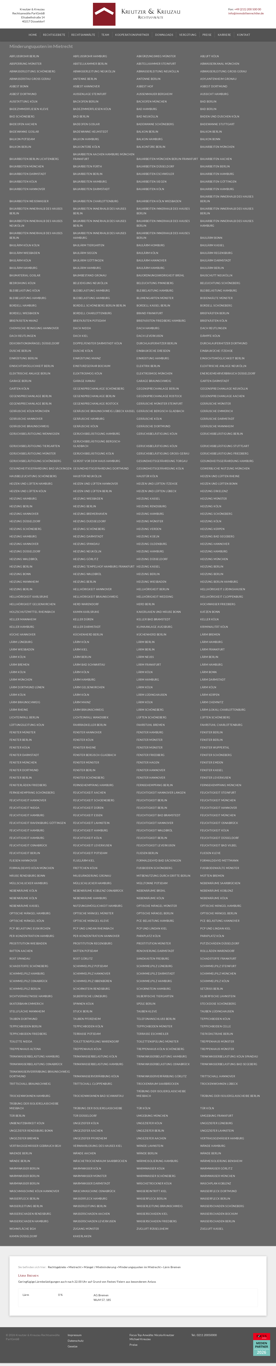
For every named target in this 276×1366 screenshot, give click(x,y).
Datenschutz (75, 1340)
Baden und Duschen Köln (219, 116)
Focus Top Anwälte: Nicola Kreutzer (152, 1335)
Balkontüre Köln (86, 146)
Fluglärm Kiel (84, 860)
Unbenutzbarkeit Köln (26, 1123)
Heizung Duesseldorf (89, 521)
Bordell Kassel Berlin (153, 305)
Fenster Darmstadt (24, 755)
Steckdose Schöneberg (218, 1003)
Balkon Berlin (147, 131)
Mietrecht (74, 1267)
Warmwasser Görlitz (216, 1168)
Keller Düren (83, 619)
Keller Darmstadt (87, 626)
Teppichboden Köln (215, 1018)
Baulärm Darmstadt (215, 260)
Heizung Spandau (86, 544)
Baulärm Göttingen (88, 260)
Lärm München (20, 679)
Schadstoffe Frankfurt (218, 958)
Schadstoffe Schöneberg (28, 966)
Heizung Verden (149, 529)
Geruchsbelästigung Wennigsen (34, 433)
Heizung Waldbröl (23, 559)
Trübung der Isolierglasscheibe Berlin (230, 1095)
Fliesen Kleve (210, 853)
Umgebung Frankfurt (216, 1115)
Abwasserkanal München (219, 63)
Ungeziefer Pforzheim (90, 1138)
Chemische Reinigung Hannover (34, 328)
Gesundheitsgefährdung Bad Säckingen (40, 468)
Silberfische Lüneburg (90, 996)
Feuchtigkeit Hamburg (26, 815)
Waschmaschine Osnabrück (94, 1191)
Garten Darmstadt (214, 381)
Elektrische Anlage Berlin (30, 373)
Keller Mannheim (22, 619)
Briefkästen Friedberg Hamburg (161, 320)
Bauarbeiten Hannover (27, 189)
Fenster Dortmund (24, 770)
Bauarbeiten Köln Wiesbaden (159, 201)
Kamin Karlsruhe (86, 611)
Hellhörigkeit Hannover (92, 589)
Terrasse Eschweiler (153, 1033)
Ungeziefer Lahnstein (217, 1130)
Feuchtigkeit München (218, 800)
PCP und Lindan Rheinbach (93, 928)
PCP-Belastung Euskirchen (30, 928)
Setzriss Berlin (211, 988)
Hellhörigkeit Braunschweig (95, 596)
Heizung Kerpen (212, 529)
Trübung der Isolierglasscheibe (97, 1108)
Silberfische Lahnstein (217, 996)
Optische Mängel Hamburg (220, 905)
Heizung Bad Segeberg (217, 536)
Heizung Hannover (24, 513)
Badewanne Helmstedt (90, 131)
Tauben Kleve (147, 1011)
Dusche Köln (83, 350)
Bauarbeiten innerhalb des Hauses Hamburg (226, 223)
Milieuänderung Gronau (92, 875)
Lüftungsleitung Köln (26, 724)
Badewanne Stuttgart (217, 124)
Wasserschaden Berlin (217, 1221)
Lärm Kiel (80, 649)
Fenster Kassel (211, 770)
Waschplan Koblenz (215, 1183)
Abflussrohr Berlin (24, 56)
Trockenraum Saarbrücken (158, 1083)
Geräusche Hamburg (89, 418)
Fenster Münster (22, 732)
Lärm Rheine (18, 709)
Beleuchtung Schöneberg (220, 283)
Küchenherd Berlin (88, 634)
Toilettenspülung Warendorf (96, 1041)
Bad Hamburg (147, 109)
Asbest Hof (145, 86)
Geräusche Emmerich (216, 411)
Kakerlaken (82, 1236)
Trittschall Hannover (217, 1076)
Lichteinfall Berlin (24, 717)
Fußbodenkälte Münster (219, 868)
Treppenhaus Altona (25, 1049)
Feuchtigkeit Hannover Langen (161, 792)
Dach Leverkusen (150, 335)
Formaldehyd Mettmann (219, 860)
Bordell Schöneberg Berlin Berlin (99, 305)
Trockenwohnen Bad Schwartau (98, 1095)
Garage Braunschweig (154, 381)
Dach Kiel (80, 335)
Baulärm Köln (147, 253)
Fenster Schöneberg (216, 755)
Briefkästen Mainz (23, 320)
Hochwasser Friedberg (217, 604)
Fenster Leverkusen (215, 777)
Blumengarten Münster (155, 298)
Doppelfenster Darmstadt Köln (97, 343)
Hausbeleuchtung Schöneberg (33, 476)
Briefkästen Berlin (214, 313)
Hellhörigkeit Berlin (153, 589)
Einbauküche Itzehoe (216, 350)
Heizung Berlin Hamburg (219, 581)
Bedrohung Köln (22, 283)
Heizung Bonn (20, 574)
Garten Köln (19, 388)
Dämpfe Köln (210, 335)
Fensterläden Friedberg (28, 785)
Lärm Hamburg (211, 642)
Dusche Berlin (20, 350)
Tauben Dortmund (23, 1018)
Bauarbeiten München (217, 146)
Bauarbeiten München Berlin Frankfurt (167, 159)
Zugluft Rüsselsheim (153, 1228)
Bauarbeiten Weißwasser (29, 201)
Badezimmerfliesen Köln (92, 109)
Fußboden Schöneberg (154, 868)
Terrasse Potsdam (87, 1033)
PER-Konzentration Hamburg (31, 936)
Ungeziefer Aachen (88, 1130)
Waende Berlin (20, 1153)
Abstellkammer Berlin (90, 63)
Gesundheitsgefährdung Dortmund (101, 468)
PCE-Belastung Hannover (219, 920)
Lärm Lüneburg (21, 642)
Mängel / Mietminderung (100, 1267)
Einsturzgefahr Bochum (92, 366)
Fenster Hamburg (150, 732)
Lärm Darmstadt (212, 679)
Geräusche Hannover (26, 418)
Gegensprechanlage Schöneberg (98, 388)
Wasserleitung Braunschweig (160, 1206)
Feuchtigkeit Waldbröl (155, 830)
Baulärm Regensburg (216, 253)
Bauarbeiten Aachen (216, 159)
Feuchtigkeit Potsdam (90, 853)
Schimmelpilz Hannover (91, 973)
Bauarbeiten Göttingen (218, 181)
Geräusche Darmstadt (217, 418)
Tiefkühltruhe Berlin (216, 1033)
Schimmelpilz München (218, 973)
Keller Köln (209, 619)
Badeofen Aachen (23, 124)
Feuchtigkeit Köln (214, 830)
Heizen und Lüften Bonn (218, 483)
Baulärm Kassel (212, 245)
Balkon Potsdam (22, 139)
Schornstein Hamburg (154, 988)
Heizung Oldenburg (152, 544)
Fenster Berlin (211, 732)
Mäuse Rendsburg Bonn (27, 875)
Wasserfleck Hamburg (90, 1198)
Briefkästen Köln (213, 320)
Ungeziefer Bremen (24, 1138)
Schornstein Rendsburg (91, 988)
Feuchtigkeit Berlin (152, 800)
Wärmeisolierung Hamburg (157, 1161)
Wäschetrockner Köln (154, 1183)
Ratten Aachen (21, 951)
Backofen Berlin (86, 101)
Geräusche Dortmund (153, 426)
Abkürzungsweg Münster (156, 56)
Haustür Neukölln (87, 476)
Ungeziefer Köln (86, 1123)
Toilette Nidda (20, 1041)
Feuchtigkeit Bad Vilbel (218, 845)
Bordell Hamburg (23, 305)
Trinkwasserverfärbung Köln (96, 1076)
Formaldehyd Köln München (31, 868)
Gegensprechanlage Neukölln (224, 388)
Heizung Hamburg (23, 498)
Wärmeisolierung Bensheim (221, 1161)
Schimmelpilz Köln (214, 981)
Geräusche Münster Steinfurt (160, 403)
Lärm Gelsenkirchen (89, 687)
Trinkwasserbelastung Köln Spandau (229, 1056)
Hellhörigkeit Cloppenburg (221, 596)
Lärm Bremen (19, 664)
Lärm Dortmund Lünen (26, 687)
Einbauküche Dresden (153, 350)
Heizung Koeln (148, 536)
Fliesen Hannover (23, 860)
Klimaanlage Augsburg (154, 626)
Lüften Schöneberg (152, 717)
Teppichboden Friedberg (28, 1033)
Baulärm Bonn (211, 237)
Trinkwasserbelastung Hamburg (34, 1056)
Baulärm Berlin (212, 268)
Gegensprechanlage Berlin (158, 388)
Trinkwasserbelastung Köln (95, 1056)
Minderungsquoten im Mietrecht (139, 1267)
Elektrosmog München (155, 373)
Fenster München (23, 762)
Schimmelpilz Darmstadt (156, 973)
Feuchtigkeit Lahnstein (91, 823)
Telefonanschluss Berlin (156, 1018)
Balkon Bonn (210, 139)
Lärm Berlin (146, 642)
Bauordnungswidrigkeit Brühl (160, 275)
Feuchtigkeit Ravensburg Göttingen (37, 823)
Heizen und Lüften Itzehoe (157, 483)
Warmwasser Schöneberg (156, 1176)
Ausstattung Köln (23, 101)
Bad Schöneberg (22, 116)
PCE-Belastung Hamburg (155, 920)
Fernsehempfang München (220, 785)
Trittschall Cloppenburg (92, 1083)
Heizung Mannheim (24, 581)
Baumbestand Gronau (89, 275)
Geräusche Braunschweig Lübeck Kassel (104, 411)
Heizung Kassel (148, 498)
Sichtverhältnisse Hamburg (31, 996)
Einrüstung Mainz (87, 358)
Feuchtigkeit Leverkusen (92, 845)
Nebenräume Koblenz (216, 890)
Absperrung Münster (25, 63)
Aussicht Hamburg (214, 94)
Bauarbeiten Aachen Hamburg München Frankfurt (104, 157)
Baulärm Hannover (151, 260)
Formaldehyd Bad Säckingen (159, 860)
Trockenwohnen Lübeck (219, 1083)
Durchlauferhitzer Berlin (157, 343)
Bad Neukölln (147, 116)
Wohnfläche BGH (22, 1228)
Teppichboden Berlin (25, 1026)
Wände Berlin (147, 1153)
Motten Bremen (212, 875)
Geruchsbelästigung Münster (32, 453)
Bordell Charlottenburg (92, 313)
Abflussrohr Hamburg (90, 56)
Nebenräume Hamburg (90, 898)
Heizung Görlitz (85, 559)
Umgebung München (152, 1115)
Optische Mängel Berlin (155, 913)
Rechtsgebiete (57, 1267)
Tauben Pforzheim (87, 1018)
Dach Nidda (82, 328)
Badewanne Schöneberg (155, 124)
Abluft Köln (209, 56)
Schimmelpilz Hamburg (27, 973)
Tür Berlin (17, 1115)
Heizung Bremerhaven (90, 513)
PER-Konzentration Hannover (96, 936)
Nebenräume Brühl (151, 890)
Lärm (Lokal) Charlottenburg (223, 709)
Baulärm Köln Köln (24, 245)
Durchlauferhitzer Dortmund (223, 343)
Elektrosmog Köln (87, 373)
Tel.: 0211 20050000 (204, 1335)
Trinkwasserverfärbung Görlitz (162, 1076)
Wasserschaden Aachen (91, 1213)
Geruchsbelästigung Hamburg (96, 433)
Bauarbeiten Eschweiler (155, 174)
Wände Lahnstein (150, 1145)
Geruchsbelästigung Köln (157, 433)
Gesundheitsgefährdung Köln (160, 468)
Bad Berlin (208, 101)
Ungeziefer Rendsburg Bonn (31, 1130)
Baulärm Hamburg (23, 268)
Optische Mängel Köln (26, 920)
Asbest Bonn (18, 86)
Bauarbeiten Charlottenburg (96, 201)
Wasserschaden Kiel (152, 1213)
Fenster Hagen (148, 762)
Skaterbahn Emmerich (26, 1003)
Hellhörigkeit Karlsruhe (28, 596)
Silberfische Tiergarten (155, 996)
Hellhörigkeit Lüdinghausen (222, 589)
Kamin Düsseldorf (23, 1236)
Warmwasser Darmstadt (91, 1183)
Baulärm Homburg (151, 245)
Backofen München (152, 101)
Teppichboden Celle (215, 1026)
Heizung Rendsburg (152, 506)
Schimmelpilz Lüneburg (155, 966)
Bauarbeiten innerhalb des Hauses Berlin (226, 199)
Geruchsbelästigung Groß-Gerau (163, 453)
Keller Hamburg (21, 626)
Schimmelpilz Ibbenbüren (92, 981)
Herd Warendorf (86, 604)
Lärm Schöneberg (150, 709)
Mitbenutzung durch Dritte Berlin (163, 875)
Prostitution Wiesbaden (28, 943)
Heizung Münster (213, 498)
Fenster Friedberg (151, 755)
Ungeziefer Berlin (150, 1130)
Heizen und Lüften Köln (27, 491)
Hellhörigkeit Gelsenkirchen (32, 604)
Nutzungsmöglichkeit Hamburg (98, 905)
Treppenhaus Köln (87, 1049)
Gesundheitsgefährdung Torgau (162, 461)
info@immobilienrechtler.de (246, 13)
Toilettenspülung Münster (157, 1041)
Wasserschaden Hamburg (29, 1221)
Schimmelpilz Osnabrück (28, 981)
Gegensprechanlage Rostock (159, 396)
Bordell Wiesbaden (24, 313)
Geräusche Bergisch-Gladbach (160, 411)
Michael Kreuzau (140, 1339)
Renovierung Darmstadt (155, 951)
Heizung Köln (210, 506)
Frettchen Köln (85, 868)
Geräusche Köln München (29, 411)
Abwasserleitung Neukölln (94, 71)
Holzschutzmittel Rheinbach (32, 611)
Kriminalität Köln (214, 626)
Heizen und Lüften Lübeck (156, 491)
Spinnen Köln (83, 1003)
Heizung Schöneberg (216, 513)
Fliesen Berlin (147, 853)
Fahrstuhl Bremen (151, 724)
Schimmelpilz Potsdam (90, 966)
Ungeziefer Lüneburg (216, 1123)
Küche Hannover (22, 634)
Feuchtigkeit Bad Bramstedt (158, 815)
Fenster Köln (83, 739)
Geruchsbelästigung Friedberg (224, 453)
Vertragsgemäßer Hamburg (222, 1138)
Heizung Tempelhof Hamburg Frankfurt (104, 566)
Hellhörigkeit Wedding (155, 596)
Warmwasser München (217, 1176)
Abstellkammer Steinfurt (156, 63)
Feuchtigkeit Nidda (24, 807)
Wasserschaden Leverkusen (94, 1221)
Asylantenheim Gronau (218, 78)
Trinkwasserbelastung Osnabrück (36, 1064)
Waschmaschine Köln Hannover (34, 1191)
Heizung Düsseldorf (25, 521)
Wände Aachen (84, 1153)
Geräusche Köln (149, 418)
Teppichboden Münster (154, 1026)
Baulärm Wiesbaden (24, 253)
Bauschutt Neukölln (216, 275)
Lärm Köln (81, 642)
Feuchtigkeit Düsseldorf (219, 837)
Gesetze (72, 1346)
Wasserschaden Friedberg (157, 1221)
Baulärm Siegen (85, 253)
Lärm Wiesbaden (21, 649)
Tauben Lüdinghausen (217, 1011)
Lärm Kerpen (210, 694)
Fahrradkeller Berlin (89, 724)
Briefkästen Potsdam (89, 320)
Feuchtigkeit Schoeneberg (94, 800)
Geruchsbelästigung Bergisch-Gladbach (97, 444)
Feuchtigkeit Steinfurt (218, 792)
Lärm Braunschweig (24, 702)
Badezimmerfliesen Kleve (29, 109)
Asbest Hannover (86, 86)
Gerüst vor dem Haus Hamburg (96, 461)
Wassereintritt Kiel (152, 1191)
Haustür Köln (147, 476)
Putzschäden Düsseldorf (219, 943)
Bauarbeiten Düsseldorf (155, 166)
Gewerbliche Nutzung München (225, 468)
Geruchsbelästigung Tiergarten (34, 446)
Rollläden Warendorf (217, 951)
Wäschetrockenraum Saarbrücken (100, 1161)
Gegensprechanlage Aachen (222, 396)
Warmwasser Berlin (24, 1168)
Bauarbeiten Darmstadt (27, 174)
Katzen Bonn (210, 611)
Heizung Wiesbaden (88, 498)
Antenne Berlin (85, 78)
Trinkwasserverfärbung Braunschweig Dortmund (39, 1074)
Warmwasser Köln (87, 1168)
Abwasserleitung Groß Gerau (223, 71)
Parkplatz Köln (148, 936)
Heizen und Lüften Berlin (92, 491)
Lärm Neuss (145, 657)
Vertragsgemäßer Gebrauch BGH (35, 1145)
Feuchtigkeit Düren (88, 807)
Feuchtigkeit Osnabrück (219, 823)
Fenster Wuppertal (215, 747)
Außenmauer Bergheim (154, 94)
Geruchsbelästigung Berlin (221, 433)
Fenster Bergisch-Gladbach (94, 755)
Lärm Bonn (208, 672)
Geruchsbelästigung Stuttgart (224, 446)
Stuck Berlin (83, 1011)
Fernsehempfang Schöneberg (32, 792)
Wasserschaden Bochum (219, 1213)
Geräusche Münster (215, 403)
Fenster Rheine (84, 747)
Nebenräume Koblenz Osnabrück (98, 890)
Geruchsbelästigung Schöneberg (35, 461)
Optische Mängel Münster (157, 905)
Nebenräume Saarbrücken (220, 883)
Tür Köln (143, 1108)
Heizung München (214, 559)
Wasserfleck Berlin (24, 1198)
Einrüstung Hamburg (153, 358)
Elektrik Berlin (148, 366)
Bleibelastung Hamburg (91, 290)
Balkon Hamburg (86, 139)
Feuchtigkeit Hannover (27, 800)
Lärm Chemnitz (211, 702)
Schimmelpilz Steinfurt (218, 966)
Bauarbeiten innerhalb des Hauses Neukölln (36, 223)
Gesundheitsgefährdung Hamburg (227, 461)
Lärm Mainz (82, 702)
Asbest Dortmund (214, 86)
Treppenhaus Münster (217, 1041)
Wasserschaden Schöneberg (222, 1206)
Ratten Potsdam (85, 951)
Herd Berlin (146, 604)
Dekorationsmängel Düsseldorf (34, 343)
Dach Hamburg (148, 328)
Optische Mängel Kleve (91, 920)
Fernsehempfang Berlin (155, 785)
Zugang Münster (86, 1228)
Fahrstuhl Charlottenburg (221, 724)
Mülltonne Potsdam (152, 883)
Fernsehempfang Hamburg (93, 785)
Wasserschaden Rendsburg (30, 1213)
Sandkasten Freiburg (153, 958)
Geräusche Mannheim (217, 426)
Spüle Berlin (146, 1003)
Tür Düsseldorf (85, 1115)
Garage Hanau (84, 381)
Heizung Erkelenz (214, 491)
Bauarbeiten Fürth (87, 166)
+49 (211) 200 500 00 (247, 9)
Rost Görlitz (83, 958)
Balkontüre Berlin (151, 146)
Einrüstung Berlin (23, 358)
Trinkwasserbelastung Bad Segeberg (228, 1064)
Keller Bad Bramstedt (153, 619)
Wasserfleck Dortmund (218, 1191)
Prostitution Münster (154, 943)
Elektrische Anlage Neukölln (223, 366)
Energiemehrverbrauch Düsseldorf (228, 373)
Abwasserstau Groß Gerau (30, 78)
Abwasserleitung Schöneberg (32, 71)
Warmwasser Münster (90, 1176)
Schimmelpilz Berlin (25, 988)
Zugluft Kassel (211, 1228)
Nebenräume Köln (23, 890)
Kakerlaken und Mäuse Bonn (159, 611)
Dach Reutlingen (213, 328)
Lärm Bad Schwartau (89, 664)
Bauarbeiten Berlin (215, 166)
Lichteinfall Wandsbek (91, 717)
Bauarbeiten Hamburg (217, 174)
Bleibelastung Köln (24, 290)
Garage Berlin (20, 381)
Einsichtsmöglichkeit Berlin (222, 358)
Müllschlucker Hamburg (28, 883)
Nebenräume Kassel (24, 905)
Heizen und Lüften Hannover (95, 483)
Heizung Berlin (21, 506)
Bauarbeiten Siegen (151, 181)
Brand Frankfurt (150, 313)
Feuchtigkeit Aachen (89, 792)
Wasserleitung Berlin (26, 1206)
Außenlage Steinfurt (90, 94)
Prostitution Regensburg (93, 943)
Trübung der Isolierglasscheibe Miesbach (161, 1093)
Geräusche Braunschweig (29, 426)
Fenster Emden (211, 762)
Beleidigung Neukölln (90, 283)
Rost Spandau (19, 958)
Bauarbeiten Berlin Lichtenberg (34, 159)
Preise (133, 1344)
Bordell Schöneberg (216, 305)
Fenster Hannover (87, 732)
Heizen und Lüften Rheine (220, 476)
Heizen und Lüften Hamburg (31, 483)
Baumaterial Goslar (24, 275)
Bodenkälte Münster (216, 298)
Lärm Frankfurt (212, 649)
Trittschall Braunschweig (30, 1083)
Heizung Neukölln (87, 551)
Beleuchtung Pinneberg (155, 283)
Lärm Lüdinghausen (152, 694)
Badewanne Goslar (24, 131)
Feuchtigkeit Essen (88, 815)
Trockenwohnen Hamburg (30, 1095)
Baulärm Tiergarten (88, 245)
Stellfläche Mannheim (27, 1011)
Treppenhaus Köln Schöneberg (160, 1049)
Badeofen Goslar (86, 124)
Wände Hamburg (212, 1145)
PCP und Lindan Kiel (152, 928)
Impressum (75, 1335)
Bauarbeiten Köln (23, 181)
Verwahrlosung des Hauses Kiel (97, 1145)
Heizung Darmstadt (88, 536)
